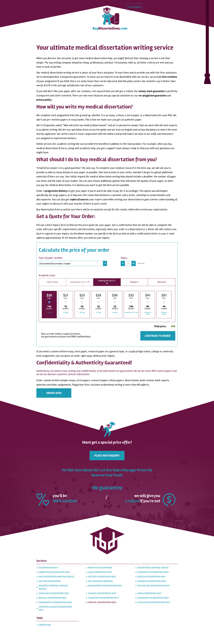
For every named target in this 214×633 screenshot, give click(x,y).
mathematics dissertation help (55, 602)
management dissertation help (105, 585)
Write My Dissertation (100, 567)
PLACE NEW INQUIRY (107, 455)
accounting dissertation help (154, 602)
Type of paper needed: (50, 257)
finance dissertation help (102, 593)
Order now (54, 393)
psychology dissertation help (154, 585)
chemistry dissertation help (103, 597)
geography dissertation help (153, 597)
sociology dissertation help (54, 593)
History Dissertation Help (102, 576)
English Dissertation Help (151, 576)
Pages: (124, 257)
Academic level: (47, 275)
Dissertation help (48, 567)
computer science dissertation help (55, 608)
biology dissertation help (53, 597)
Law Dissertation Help (100, 572)
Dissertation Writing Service (153, 567)
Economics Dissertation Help (153, 572)
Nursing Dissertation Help (152, 581)
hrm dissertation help (150, 593)
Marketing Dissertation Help (54, 572)
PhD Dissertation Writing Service (56, 576)
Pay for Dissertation (50, 581)
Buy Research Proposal (100, 581)
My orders (134, 7)
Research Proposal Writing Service (53, 587)
